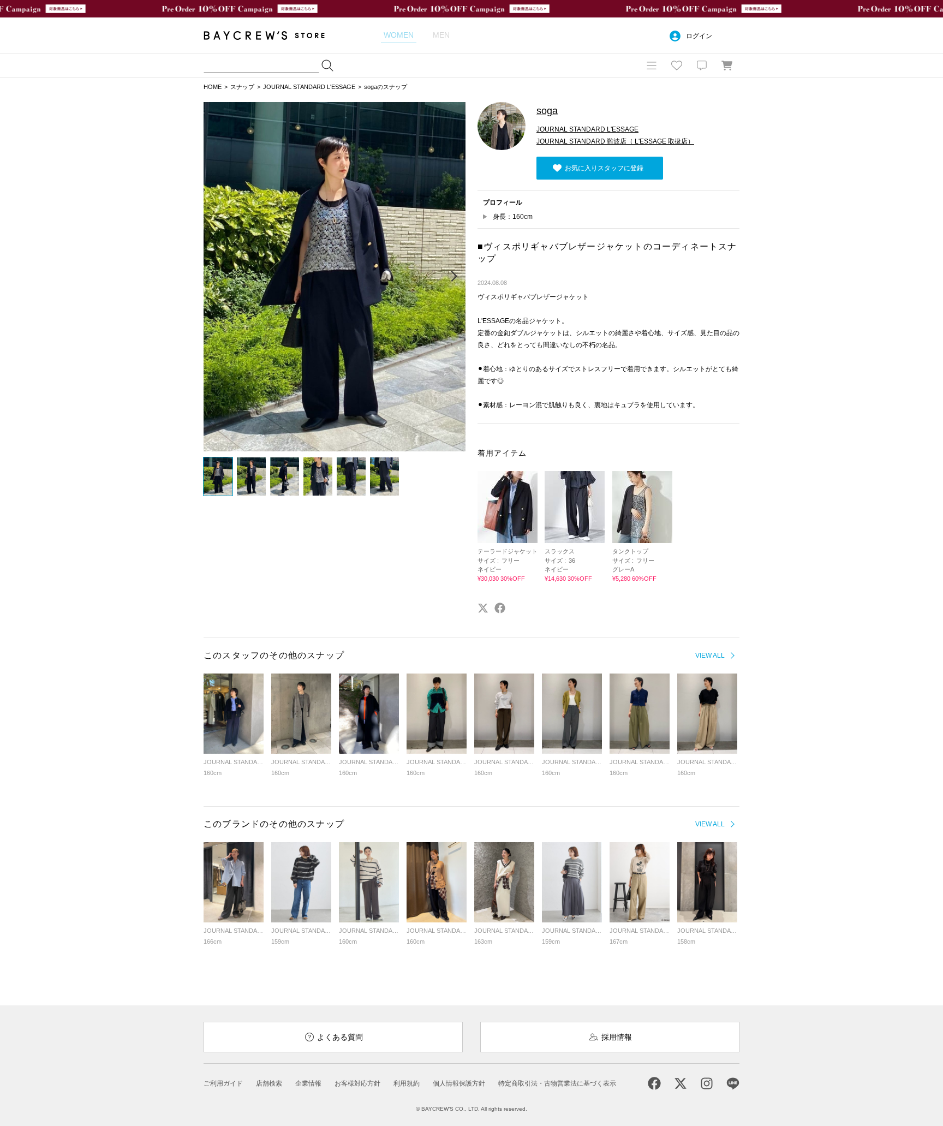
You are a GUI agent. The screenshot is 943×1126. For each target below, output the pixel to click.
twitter (483, 608)
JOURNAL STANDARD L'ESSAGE (309, 87)
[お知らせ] (701, 65)
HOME (213, 87)
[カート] (726, 65)
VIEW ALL (710, 655)
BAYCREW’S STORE (272, 35)
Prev (216, 277)
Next (453, 277)
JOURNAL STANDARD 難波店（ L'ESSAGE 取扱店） (615, 141)
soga (547, 110)
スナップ (242, 87)
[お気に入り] (676, 65)
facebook (499, 608)
